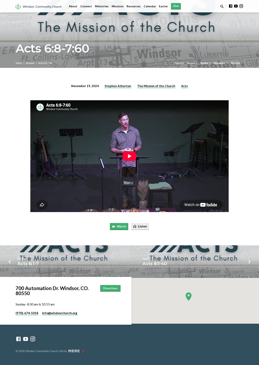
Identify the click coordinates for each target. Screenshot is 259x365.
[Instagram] (241, 6)
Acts (184, 86)
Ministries (102, 6)
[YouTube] (236, 6)
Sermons (30, 63)
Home (19, 63)
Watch (121, 226)
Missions (118, 6)
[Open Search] (222, 6)
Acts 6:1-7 (28, 263)
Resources (134, 6)
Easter (163, 6)
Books (204, 63)
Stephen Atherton (118, 86)
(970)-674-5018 (27, 313)
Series (191, 63)
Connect (86, 6)
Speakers (219, 63)
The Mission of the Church (156, 86)
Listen (142, 226)
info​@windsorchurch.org (59, 313)
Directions (110, 288)
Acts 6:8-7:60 (45, 63)
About (73, 6)
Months (235, 63)
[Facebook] (230, 6)
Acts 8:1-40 (154, 263)
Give (176, 5)
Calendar (150, 6)
